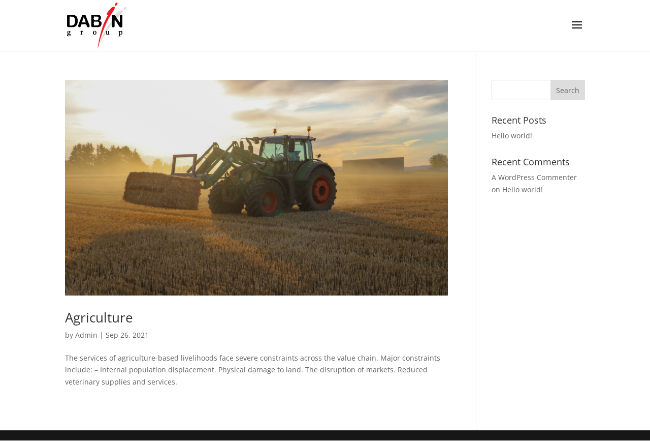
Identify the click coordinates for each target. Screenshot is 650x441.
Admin (86, 335)
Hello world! (512, 135)
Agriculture (99, 317)
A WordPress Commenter (534, 177)
